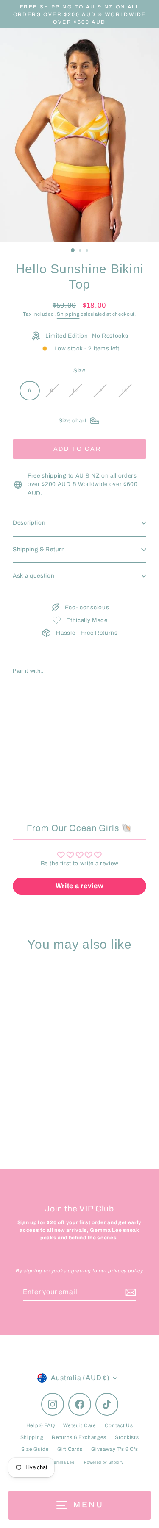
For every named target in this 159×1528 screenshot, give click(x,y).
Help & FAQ (40, 1425)
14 (124, 390)
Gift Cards (70, 1449)
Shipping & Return (39, 549)
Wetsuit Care (79, 1425)
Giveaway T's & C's (114, 1449)
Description (29, 523)
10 (75, 390)
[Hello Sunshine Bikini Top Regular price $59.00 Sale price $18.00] (46, 718)
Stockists (127, 1437)
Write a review (80, 885)
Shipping (68, 314)
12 (100, 390)
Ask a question (34, 575)
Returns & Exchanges (79, 1437)
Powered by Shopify (103, 1462)
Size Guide (35, 1449)
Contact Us (119, 1425)
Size (79, 370)
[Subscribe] (129, 1292)
